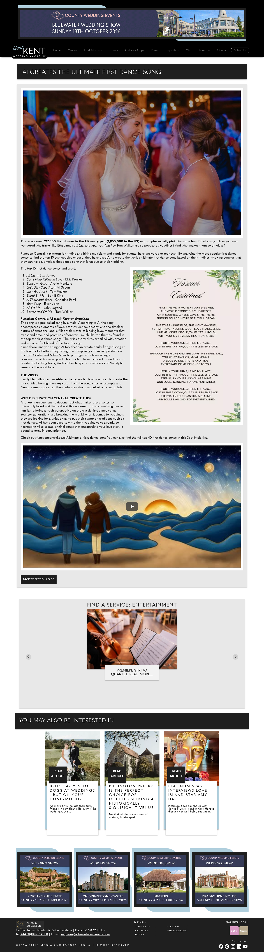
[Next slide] (235, 657)
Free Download (177, 931)
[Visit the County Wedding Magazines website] (243, 930)
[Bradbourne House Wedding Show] (219, 879)
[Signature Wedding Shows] (132, 23)
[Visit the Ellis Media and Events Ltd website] (30, 924)
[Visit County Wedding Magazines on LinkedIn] (239, 946)
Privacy (139, 935)
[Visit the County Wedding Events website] (234, 930)
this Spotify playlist (193, 438)
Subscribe (240, 50)
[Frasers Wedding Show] (161, 879)
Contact (222, 50)
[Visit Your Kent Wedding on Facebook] (221, 946)
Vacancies (141, 931)
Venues (72, 50)
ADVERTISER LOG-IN (236, 922)
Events (114, 50)
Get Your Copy (134, 50)
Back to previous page (38, 579)
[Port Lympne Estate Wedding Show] (44, 879)
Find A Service (93, 50)
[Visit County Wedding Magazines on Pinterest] (227, 946)
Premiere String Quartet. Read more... (132, 672)
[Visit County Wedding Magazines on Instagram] (233, 946)
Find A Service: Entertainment (132, 605)
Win (188, 50)
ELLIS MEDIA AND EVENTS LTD (57, 945)
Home (57, 50)
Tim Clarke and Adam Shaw (46, 355)
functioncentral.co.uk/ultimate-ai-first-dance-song (71, 438)
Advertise (204, 50)
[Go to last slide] (28, 657)
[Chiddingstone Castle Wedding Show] (103, 879)
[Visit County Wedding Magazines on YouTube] (245, 946)
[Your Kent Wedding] (30, 52)
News (154, 50)
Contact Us (142, 927)
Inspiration (172, 50)
